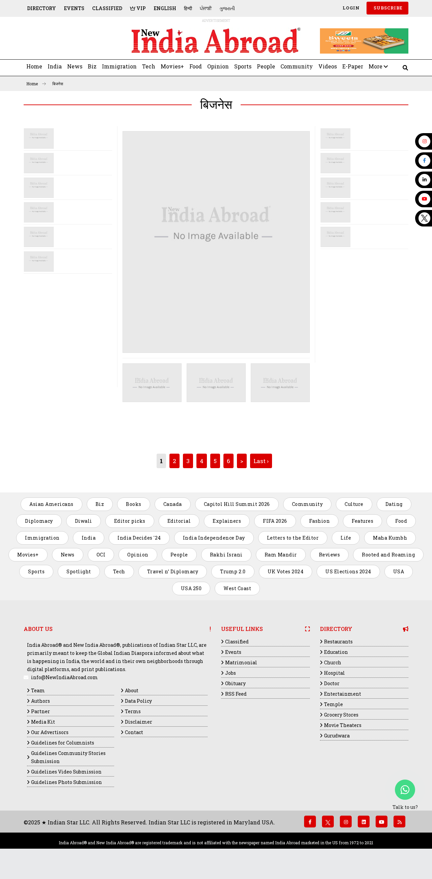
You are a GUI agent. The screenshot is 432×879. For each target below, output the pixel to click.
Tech (148, 66)
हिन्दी (188, 8)
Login (350, 8)
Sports (242, 66)
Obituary (235, 683)
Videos (327, 66)
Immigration (119, 66)
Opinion (218, 66)
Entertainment (342, 694)
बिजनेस (57, 83)
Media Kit (43, 722)
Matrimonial (241, 662)
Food (195, 66)
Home (34, 66)
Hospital (334, 673)
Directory (41, 8)
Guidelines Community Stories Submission (68, 757)
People (266, 66)
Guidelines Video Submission (66, 771)
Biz (92, 66)
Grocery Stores (341, 714)
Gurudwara (337, 735)
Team (38, 690)
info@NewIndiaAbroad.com (64, 677)
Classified (107, 8)
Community (296, 66)
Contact (134, 732)
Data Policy (138, 701)
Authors (40, 701)
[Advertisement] (70, 41)
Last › (261, 461)
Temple (333, 704)
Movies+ (172, 66)
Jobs (230, 673)
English (165, 8)
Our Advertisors (50, 732)
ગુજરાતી (227, 8)
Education (336, 652)
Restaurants (338, 641)
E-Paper (352, 66)
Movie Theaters (342, 725)
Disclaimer (138, 722)
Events (74, 8)
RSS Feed (236, 694)
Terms (133, 711)
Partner (40, 711)
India (55, 66)
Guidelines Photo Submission (66, 782)
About (131, 690)
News (74, 66)
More (376, 66)
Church (332, 662)
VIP (140, 8)
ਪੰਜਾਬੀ (206, 8)
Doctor (332, 683)
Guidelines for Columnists (62, 742)
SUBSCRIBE (387, 8)
